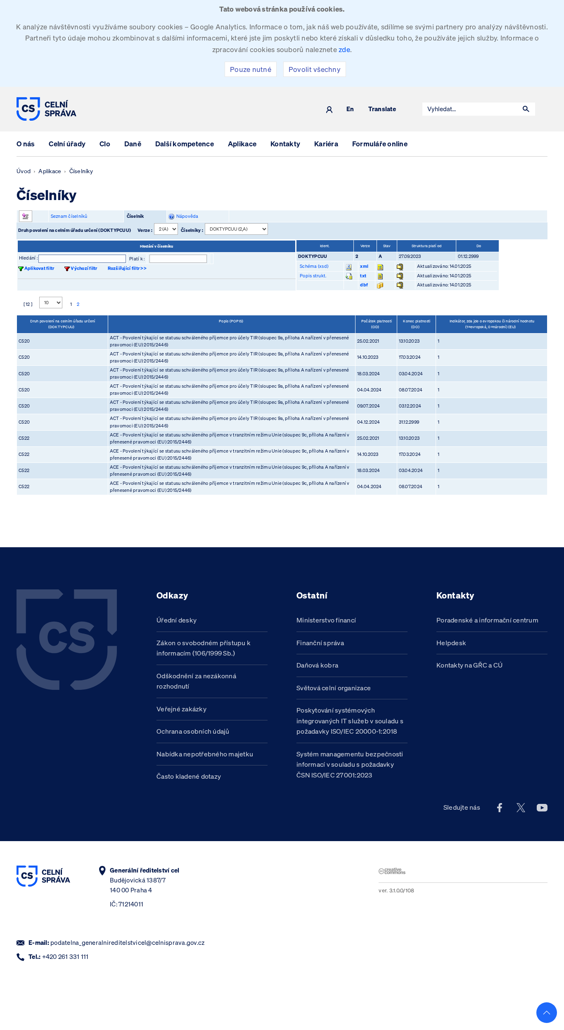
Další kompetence (184, 143)
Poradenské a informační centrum (487, 620)
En (350, 109)
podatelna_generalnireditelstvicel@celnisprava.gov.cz (127, 943)
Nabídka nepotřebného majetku (204, 753)
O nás (26, 143)
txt (363, 276)
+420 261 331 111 (65, 957)
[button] (526, 109)
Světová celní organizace (333, 687)
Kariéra (326, 143)
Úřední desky (176, 620)
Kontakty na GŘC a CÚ (469, 665)
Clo (105, 143)
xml (364, 266)
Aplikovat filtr (39, 268)
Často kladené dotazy (188, 776)
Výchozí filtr (84, 268)
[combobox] (469, 109)
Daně (132, 143)
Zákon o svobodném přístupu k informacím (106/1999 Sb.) (203, 648)
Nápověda (186, 216)
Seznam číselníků (69, 216)
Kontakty (285, 143)
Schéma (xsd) (314, 266)
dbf (364, 285)
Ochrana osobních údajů (193, 731)
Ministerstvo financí (326, 620)
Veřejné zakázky (181, 708)
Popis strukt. (313, 276)
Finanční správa (320, 642)
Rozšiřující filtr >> (127, 268)
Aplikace (242, 143)
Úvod (24, 171)
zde (344, 49)
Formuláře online (380, 143)
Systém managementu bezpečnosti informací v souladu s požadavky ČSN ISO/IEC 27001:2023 (349, 764)
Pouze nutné (250, 69)
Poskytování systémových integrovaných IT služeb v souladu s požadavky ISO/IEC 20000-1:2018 (349, 721)
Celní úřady (67, 143)
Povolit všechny (315, 69)
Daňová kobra (317, 665)
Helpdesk (451, 642)
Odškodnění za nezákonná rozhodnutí (196, 681)
